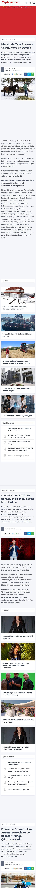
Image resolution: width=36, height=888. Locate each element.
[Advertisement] (18, 23)
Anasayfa (5, 39)
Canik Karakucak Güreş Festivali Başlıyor (18, 7)
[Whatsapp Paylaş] (32, 74)
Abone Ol (7, 74)
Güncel (12, 39)
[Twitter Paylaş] (29, 74)
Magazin (12, 490)
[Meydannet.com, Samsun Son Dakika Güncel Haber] (10, 3)
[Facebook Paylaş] (25, 74)
